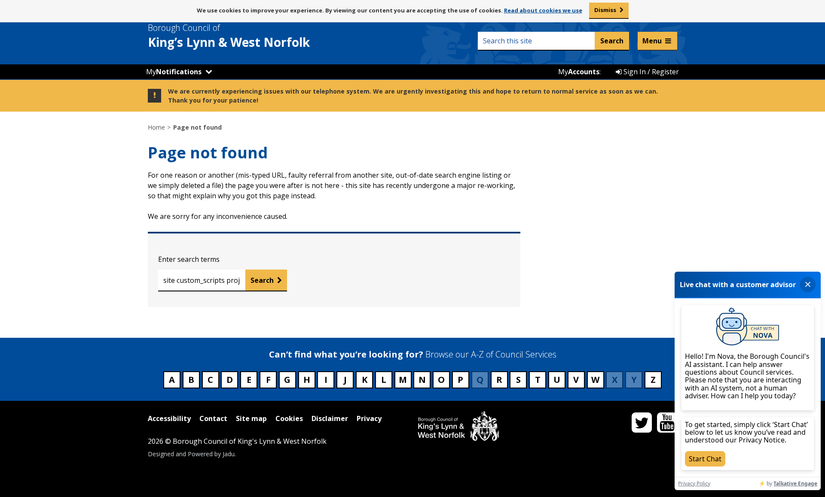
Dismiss (605, 10)
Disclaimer (330, 418)
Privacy (369, 418)
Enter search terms (189, 259)
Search (262, 280)
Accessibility (169, 418)
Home (156, 127)
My (174, 71)
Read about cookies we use (543, 10)
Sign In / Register (650, 71)
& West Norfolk (229, 36)
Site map (251, 418)
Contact (213, 418)
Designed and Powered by (191, 454)
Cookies (289, 418)
